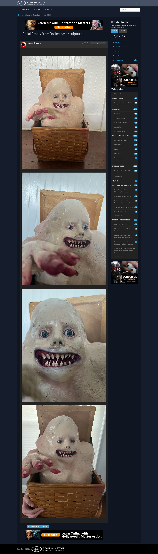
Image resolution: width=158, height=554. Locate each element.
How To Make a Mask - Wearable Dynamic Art (125, 202)
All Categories (117, 94)
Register (37, 526)
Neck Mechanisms (125, 212)
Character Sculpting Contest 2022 (98, 43)
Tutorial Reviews (125, 118)
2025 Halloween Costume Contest (125, 104)
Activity (48, 10)
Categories (37, 10)
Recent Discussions (121, 47)
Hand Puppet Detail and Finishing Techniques (125, 191)
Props (125, 149)
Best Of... (58, 10)
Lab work (125, 145)
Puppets (125, 153)
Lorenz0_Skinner (34, 43)
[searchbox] (130, 10)
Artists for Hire (125, 131)
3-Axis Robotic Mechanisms (125, 207)
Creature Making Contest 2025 (125, 172)
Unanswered (125, 60)
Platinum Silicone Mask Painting (125, 230)
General (125, 114)
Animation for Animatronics (125, 196)
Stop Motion (125, 158)
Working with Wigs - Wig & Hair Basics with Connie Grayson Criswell (125, 250)
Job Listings (125, 127)
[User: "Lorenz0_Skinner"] (24, 44)
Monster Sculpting (125, 224)
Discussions (24, 10)
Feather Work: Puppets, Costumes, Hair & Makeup (125, 236)
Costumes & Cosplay (125, 140)
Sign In (138, 3)
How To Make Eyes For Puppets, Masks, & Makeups (125, 243)
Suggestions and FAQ (125, 122)
